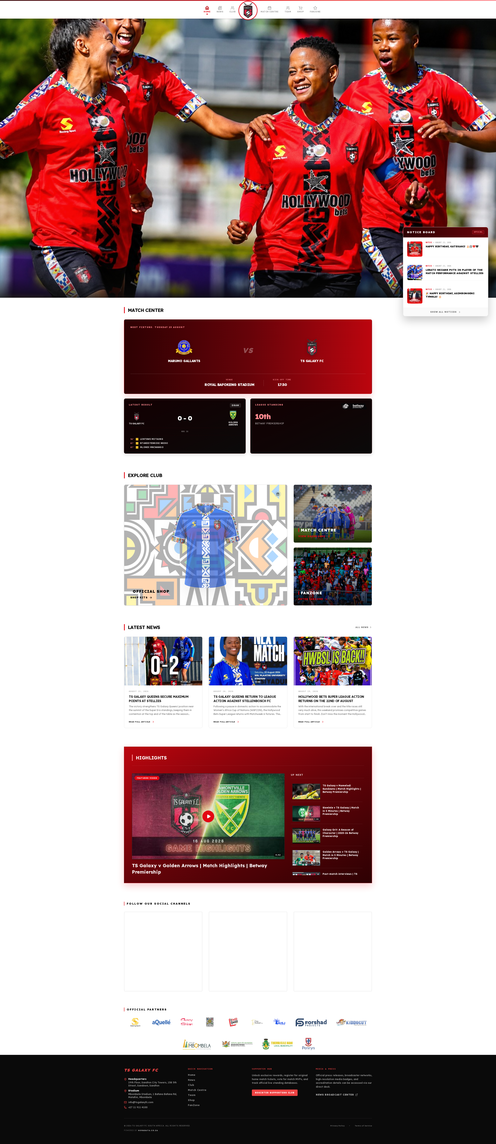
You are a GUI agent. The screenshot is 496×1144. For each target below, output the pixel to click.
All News (362, 627)
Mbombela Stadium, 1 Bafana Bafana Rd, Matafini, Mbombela (152, 1096)
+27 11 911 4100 (137, 1107)
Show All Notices (443, 312)
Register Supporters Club (274, 1092)
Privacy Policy (337, 1126)
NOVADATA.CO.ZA (148, 1130)
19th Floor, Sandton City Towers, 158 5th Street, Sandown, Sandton (152, 1084)
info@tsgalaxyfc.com (140, 1102)
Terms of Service (363, 1126)
